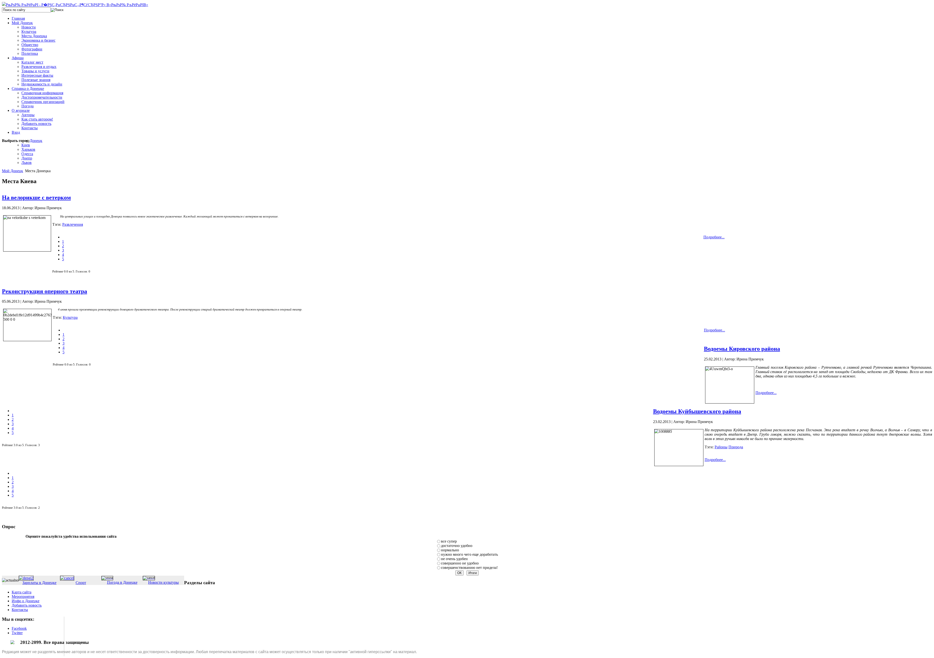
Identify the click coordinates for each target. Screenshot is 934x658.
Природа (735, 447)
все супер (449, 541)
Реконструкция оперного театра (44, 291)
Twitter (17, 633)
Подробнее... (714, 237)
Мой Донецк (12, 171)
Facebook (19, 628)
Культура (70, 317)
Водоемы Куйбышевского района (697, 411)
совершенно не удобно (460, 563)
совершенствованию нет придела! (469, 567)
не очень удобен (454, 559)
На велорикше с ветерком (36, 197)
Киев (25, 145)
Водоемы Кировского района (742, 349)
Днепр (26, 158)
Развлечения (72, 224)
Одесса (27, 154)
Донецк (36, 141)
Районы (721, 447)
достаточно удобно (456, 546)
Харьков (28, 149)
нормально (450, 550)
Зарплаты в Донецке (39, 583)
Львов (26, 162)
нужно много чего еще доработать (469, 554)
